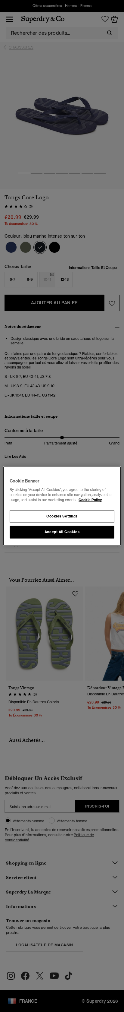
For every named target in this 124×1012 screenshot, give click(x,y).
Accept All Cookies (62, 532)
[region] (62, 506)
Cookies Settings (62, 516)
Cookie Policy (90, 500)
